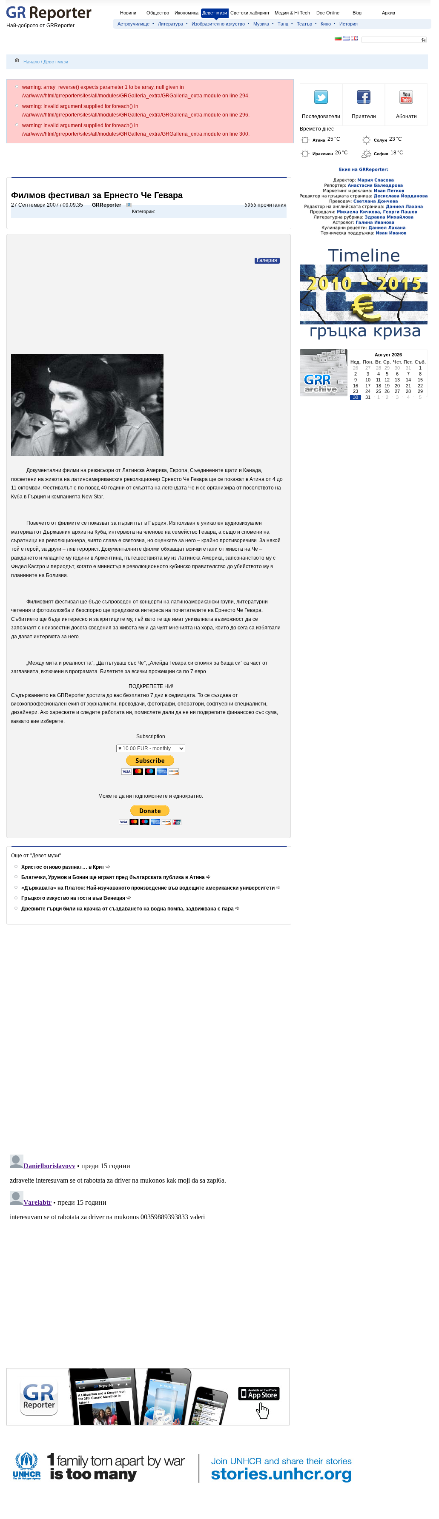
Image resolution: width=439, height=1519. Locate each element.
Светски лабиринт (250, 12)
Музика (261, 23)
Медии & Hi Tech (292, 12)
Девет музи (214, 12)
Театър (304, 23)
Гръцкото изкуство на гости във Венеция (73, 898)
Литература (170, 23)
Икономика (186, 12)
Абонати (406, 116)
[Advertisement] (150, 160)
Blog (357, 12)
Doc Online (327, 12)
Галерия (267, 260)
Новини (128, 12)
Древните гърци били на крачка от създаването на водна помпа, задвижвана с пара (128, 909)
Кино (326, 23)
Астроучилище (133, 23)
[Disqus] (150, 1039)
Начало (31, 61)
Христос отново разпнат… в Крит (63, 867)
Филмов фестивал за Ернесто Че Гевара (97, 195)
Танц (283, 23)
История (348, 23)
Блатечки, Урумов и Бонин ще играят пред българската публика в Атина (113, 877)
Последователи (321, 116)
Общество (157, 12)
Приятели (364, 116)
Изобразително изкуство (218, 23)
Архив (388, 12)
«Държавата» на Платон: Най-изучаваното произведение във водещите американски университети (148, 888)
